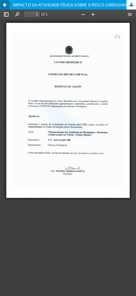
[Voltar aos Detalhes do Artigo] (4, 5)
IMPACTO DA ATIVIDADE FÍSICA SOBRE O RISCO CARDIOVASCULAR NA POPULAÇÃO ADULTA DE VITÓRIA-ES (74, 5)
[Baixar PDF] (131, 5)
